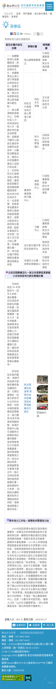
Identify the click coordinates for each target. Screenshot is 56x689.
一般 (38, 33)
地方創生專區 (40, 14)
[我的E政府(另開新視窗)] (28, 678)
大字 (41, 33)
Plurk (15, 33)
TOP (50, 683)
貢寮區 (14, 16)
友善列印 (21, 33)
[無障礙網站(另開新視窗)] (13, 677)
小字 (34, 33)
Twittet (18, 33)
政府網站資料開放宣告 (32, 633)
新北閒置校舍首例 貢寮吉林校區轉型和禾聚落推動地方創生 (28, 398)
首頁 (18, 14)
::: (3, 14)
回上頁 (50, 625)
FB (11, 33)
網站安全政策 (9, 633)
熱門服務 (27, 14)
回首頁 (36, 625)
